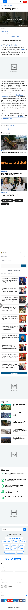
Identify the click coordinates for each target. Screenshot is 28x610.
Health (2, 576)
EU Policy (17, 570)
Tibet (14, 548)
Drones (20, 552)
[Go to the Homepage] (5, 1)
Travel (16, 576)
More (2, 595)
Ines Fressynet (5, 31)
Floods (23, 541)
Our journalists (18, 582)
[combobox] (14, 529)
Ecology (5, 203)
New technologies (7, 200)
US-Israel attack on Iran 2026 (14, 538)
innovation (18, 200)
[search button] (24, 529)
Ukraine (14, 545)
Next (16, 573)
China (21, 548)
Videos (16, 579)
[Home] (1, 5)
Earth (5, 5)
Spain (16, 541)
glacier (7, 548)
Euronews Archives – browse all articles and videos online (6, 586)
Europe (2, 567)
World (16, 567)
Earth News (9, 5)
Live (25, 1)
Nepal (21, 545)
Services (3, 592)
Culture (3, 579)
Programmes (4, 582)
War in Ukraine (6, 541)
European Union (10, 552)
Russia (6, 545)
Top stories (5, 402)
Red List (23, 49)
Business (3, 570)
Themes (3, 563)
